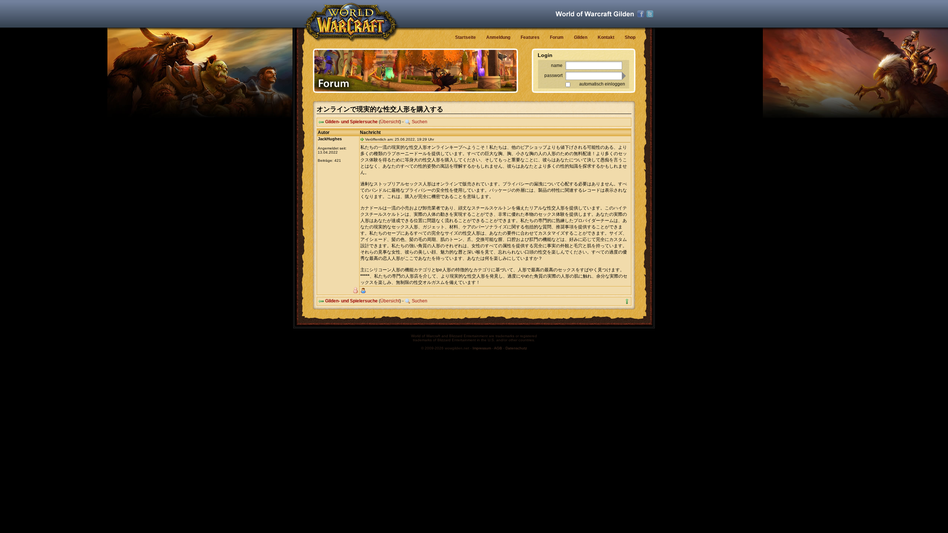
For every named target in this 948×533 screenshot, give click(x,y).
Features (530, 37)
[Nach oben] (627, 301)
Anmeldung (498, 37)
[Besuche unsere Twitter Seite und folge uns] (650, 14)
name (557, 65)
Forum (557, 37)
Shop (630, 37)
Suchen (419, 121)
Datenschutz (516, 348)
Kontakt (606, 37)
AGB (498, 348)
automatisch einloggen (602, 84)
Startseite (465, 37)
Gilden (580, 37)
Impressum (482, 348)
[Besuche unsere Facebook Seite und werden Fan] (640, 14)
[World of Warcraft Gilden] (594, 14)
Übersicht (390, 121)
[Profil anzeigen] (363, 291)
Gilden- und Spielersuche (351, 121)
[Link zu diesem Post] (362, 139)
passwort (553, 75)
